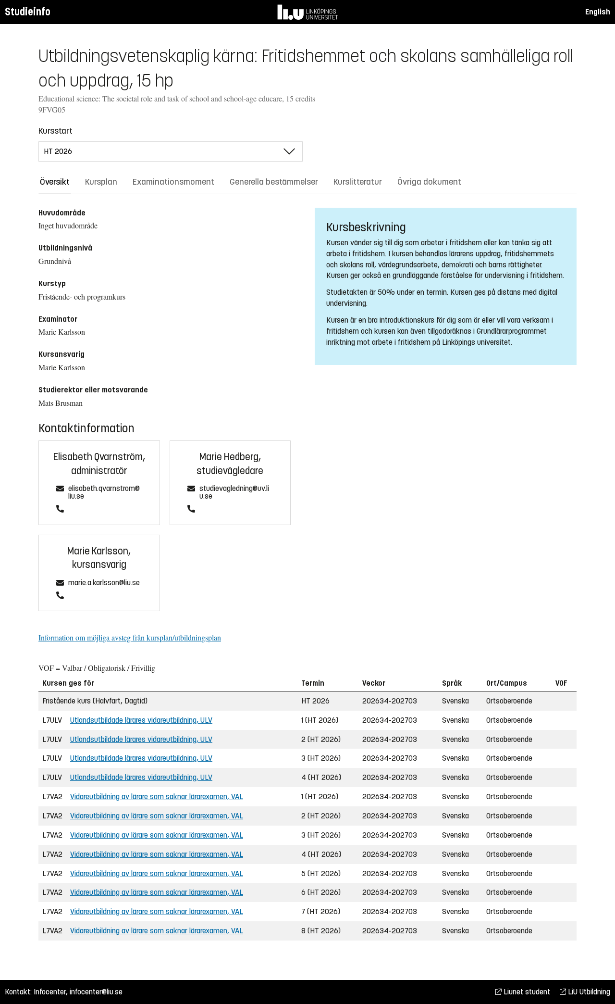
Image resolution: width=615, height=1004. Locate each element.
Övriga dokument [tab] (429, 181)
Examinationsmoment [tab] (173, 181)
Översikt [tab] (55, 181)
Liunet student (526, 991)
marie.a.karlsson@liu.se (104, 583)
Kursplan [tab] (101, 181)
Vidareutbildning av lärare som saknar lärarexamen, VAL (156, 796)
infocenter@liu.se (96, 991)
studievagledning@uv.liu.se (234, 493)
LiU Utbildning (588, 991)
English (597, 11)
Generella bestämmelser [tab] (274, 181)
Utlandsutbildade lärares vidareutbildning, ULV (141, 720)
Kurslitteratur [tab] (357, 181)
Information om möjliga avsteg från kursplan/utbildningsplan (129, 637)
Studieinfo (27, 11)
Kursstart (55, 131)
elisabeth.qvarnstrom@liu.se (104, 493)
